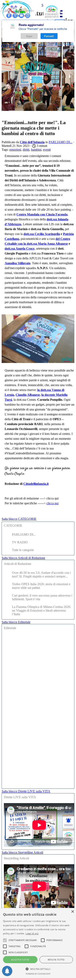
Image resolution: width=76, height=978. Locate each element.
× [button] (72, 911)
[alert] (38, 943)
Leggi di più (32, 933)
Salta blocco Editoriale (16, 622)
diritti (26, 149)
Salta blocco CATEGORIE (19, 519)
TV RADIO (20, 542)
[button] (38, 968)
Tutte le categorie (23, 550)
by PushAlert (66, 44)
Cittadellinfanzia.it (36, 483)
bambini (36, 149)
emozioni (15, 149)
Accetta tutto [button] (20, 959)
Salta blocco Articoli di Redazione (23, 558)
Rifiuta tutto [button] (56, 959)
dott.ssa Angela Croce (19, 248)
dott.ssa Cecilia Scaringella (42, 234)
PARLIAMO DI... (24, 534)
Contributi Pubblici (13, 52)
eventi (47, 149)
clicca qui (52, 503)
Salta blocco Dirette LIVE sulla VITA (26, 791)
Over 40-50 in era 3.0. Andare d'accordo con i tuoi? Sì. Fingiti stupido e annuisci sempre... (41, 574)
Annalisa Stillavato (17, 263)
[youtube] (21, 15)
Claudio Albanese (28, 394)
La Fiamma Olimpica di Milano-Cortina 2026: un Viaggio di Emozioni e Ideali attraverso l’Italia (41, 610)
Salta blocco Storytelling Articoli (22, 852)
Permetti (49, 36)
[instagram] (27, 15)
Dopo (29, 36)
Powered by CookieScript (38, 974)
